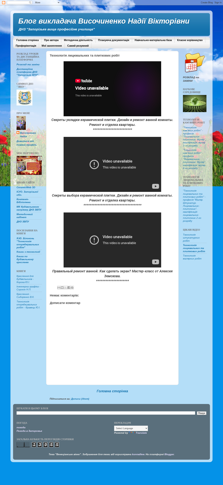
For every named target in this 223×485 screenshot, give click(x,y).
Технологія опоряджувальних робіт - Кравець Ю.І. (28, 304)
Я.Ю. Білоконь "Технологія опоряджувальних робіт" (28, 243)
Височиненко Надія (28, 134)
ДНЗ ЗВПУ (23, 221)
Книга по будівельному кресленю (25, 259)
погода (21, 427)
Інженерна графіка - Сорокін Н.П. (28, 288)
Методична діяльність (78, 40)
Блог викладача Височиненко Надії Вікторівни (104, 21)
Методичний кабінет (25, 216)
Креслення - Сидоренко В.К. (25, 295)
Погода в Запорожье (29, 430)
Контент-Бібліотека (23, 201)
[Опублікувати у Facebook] (69, 287)
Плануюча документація (113, 40)
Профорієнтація (26, 45)
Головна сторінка (27, 40)
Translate (141, 432)
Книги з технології (28, 251)
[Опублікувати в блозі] (62, 287)
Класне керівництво (190, 40)
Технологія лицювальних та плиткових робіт (194, 248)
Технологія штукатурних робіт (191, 237)
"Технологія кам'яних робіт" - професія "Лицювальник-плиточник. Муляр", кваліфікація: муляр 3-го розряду (194, 136)
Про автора (51, 40)
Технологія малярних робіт (192, 257)
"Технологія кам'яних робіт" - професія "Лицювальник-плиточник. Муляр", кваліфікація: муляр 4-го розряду (194, 159)
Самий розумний (78, 45)
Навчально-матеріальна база (153, 40)
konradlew (138, 454)
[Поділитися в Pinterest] (72, 287)
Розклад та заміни (28, 64)
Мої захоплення (52, 45)
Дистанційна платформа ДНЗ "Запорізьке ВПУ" (27, 72)
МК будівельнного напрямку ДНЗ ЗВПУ (29, 208)
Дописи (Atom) (80, 398)
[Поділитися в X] (65, 287)
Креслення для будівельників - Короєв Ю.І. (25, 279)
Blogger (169, 454)
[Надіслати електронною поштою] (59, 287)
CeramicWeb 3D (26, 187)
